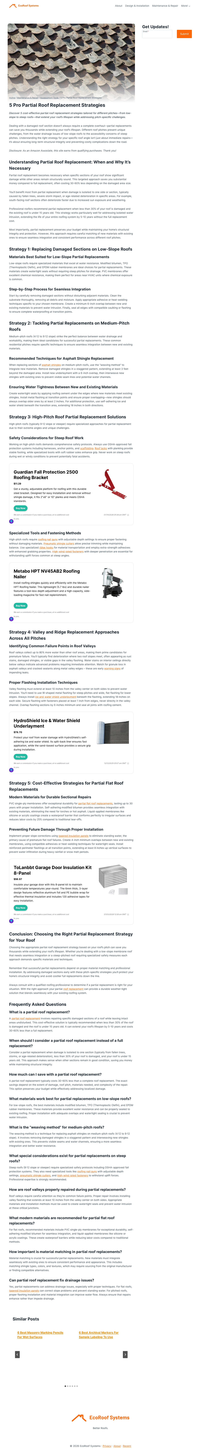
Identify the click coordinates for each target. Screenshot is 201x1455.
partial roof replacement (26, 1018)
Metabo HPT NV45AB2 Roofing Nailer (47, 573)
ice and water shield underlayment (55, 696)
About (118, 5)
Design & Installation (137, 5)
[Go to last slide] (17, 1354)
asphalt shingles (51, 364)
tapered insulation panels (73, 835)
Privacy (107, 1446)
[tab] (65, 1386)
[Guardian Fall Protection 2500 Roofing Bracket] (113, 500)
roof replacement (73, 988)
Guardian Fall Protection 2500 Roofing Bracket (46, 474)
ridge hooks (46, 547)
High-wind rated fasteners (68, 551)
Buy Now (20, 508)
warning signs (112, 668)
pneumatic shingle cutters (35, 1175)
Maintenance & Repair (165, 5)
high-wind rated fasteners (72, 1175)
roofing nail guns (48, 539)
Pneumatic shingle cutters (59, 543)
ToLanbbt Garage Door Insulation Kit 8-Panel (53, 870)
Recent (127, 1446)
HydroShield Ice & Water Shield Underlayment (47, 723)
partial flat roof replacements (95, 803)
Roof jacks (101, 448)
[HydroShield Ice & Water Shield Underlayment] (113, 748)
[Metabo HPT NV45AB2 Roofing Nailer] (113, 599)
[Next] (125, 1354)
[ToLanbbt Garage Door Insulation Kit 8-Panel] (113, 895)
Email (146, 31)
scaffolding (86, 448)
